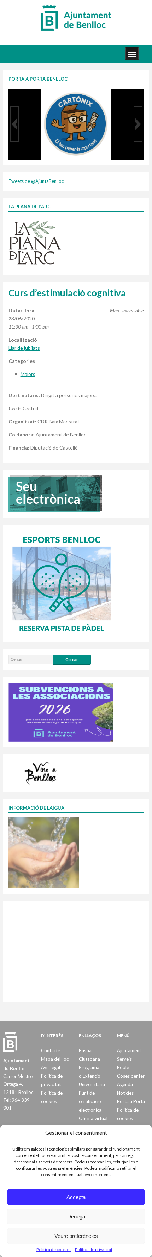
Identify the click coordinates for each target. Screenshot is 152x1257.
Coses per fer (131, 1076)
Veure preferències (76, 1236)
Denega (76, 1216)
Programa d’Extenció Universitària (92, 1076)
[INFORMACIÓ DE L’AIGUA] (43, 852)
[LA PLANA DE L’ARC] (35, 242)
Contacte (50, 1050)
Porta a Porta (131, 1101)
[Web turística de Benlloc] (41, 772)
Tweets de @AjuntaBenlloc (36, 181)
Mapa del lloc (55, 1059)
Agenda (125, 1084)
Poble (123, 1067)
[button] (14, 124)
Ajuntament (129, 1050)
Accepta (76, 1197)
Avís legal (50, 1067)
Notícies (125, 1093)
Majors (28, 374)
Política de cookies (53, 1249)
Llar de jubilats (24, 348)
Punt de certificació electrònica (90, 1101)
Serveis (124, 1059)
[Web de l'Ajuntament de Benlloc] (76, 18)
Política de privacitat (93, 1249)
